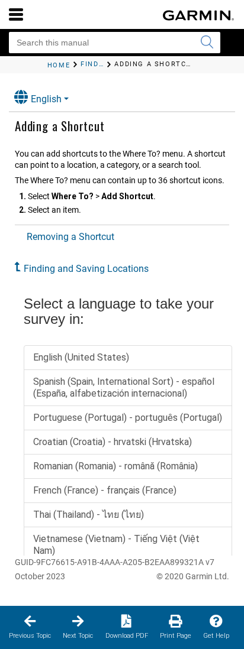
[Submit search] (206, 42)
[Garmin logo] (198, 15)
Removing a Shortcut (70, 236)
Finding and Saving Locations (86, 268)
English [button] (46, 99)
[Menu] (16, 14)
